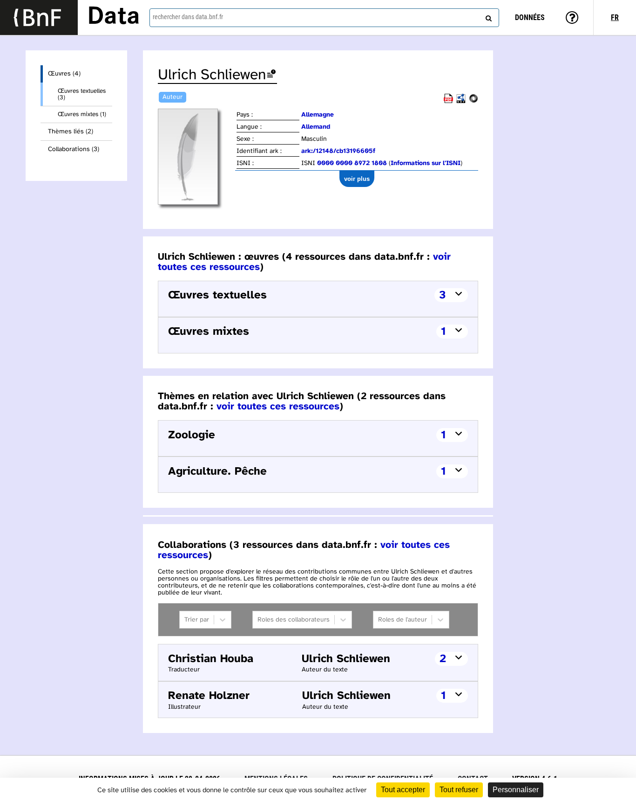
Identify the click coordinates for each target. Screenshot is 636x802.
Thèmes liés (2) (70, 131)
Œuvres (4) (64, 73)
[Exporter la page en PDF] (448, 101)
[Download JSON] (473, 101)
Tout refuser (459, 790)
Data (113, 17)
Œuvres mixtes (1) (82, 114)
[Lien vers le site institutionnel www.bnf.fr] (39, 17)
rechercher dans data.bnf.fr (188, 17)
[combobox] (324, 17)
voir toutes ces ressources (278, 406)
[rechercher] (487, 16)
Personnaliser (516, 790)
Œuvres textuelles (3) (82, 94)
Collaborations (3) (73, 149)
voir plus (357, 178)
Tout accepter (403, 790)
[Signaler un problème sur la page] (271, 75)
